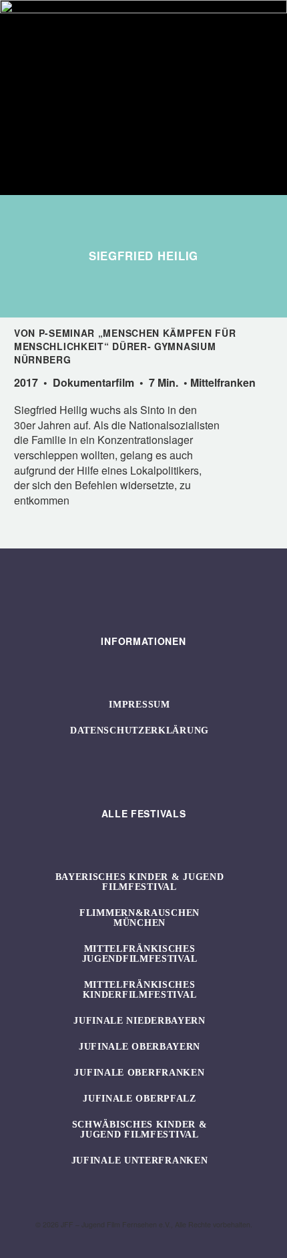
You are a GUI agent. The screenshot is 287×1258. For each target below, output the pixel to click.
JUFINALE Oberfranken (139, 1073)
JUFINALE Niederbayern (139, 1021)
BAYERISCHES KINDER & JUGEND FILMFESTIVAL (139, 882)
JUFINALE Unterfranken (139, 1160)
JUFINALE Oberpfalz (139, 1099)
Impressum (139, 705)
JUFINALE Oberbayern (139, 1047)
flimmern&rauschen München (139, 918)
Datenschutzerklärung (139, 730)
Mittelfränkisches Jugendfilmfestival (140, 954)
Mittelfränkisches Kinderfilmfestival (140, 990)
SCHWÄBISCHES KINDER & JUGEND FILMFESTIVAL (140, 1130)
